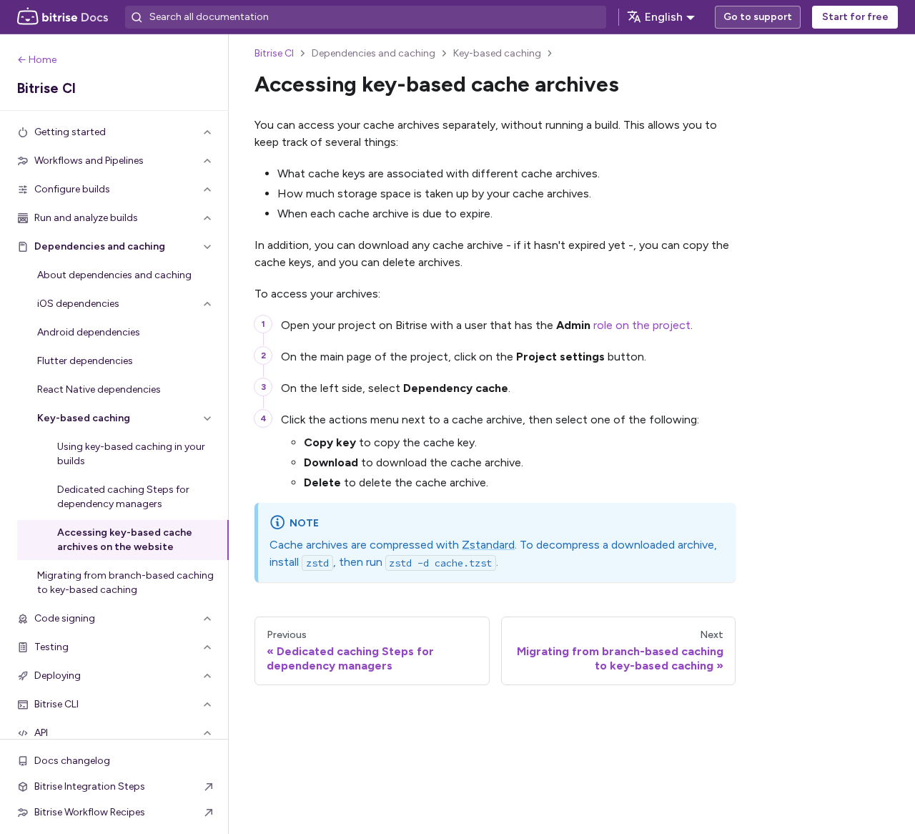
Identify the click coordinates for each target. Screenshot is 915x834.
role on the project (642, 325)
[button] (114, 132)
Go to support (757, 17)
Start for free (855, 17)
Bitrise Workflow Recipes (89, 812)
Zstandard (488, 544)
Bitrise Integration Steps (89, 786)
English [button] (664, 17)
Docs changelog (72, 761)
